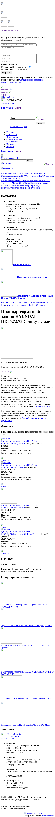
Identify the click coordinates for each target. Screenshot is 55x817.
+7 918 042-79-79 (13, 736)
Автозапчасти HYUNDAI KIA (40, 176)
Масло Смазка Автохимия (36, 183)
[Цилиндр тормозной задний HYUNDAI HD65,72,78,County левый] (17, 358)
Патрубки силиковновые (12, 185)
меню (3, 95)
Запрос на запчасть (9, 30)
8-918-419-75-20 (43, 406)
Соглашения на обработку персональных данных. (22, 81)
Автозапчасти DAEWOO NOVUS (16, 173)
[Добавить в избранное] (11, 371)
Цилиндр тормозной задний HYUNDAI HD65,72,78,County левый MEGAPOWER (20, 533)
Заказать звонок (8, 103)
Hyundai (10, 146)
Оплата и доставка (14, 139)
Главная (10, 132)
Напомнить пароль (18, 127)
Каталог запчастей (9, 158)
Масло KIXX (18, 183)
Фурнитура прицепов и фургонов (24, 188)
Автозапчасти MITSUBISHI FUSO (17, 181)
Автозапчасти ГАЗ (41, 181)
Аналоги (5, 460)
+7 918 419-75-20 (13, 734)
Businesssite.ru (47, 816)
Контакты (10, 144)
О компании (12, 142)
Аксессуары (6, 183)
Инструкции (12, 137)
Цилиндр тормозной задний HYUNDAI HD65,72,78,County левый (19, 442)
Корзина (6, 165)
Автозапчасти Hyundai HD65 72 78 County (25, 305)
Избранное (7, 170)
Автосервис (11, 134)
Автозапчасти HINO (16, 176)
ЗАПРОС (5, 371)
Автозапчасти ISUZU (11, 178)
